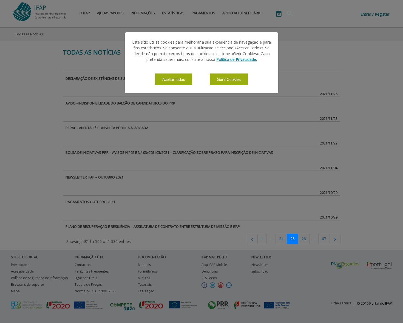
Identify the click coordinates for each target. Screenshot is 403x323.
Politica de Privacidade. (236, 59)
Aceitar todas (173, 79)
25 (292, 238)
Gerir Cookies (229, 79)
